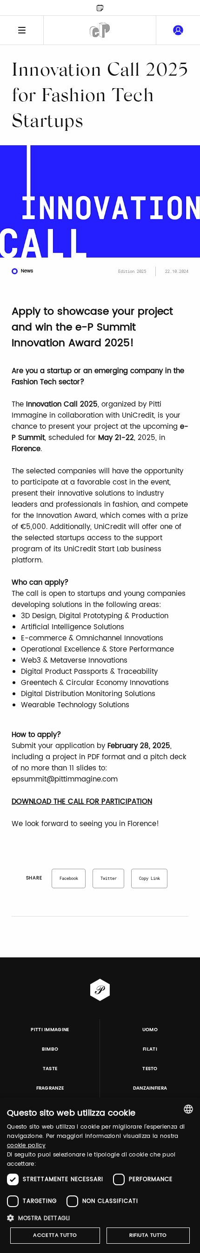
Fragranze (50, 1088)
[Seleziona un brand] (100, 30)
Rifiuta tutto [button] (148, 1235)
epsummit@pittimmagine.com (65, 779)
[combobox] (188, 1109)
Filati (150, 1049)
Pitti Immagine (50, 1029)
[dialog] (100, 1175)
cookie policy (26, 1145)
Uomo (150, 1029)
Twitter (108, 878)
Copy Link (149, 878)
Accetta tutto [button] (55, 1235)
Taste (50, 1068)
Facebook (69, 878)
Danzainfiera (150, 1088)
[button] (100, 1218)
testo (150, 1068)
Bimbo (50, 1049)
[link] (178, 30)
